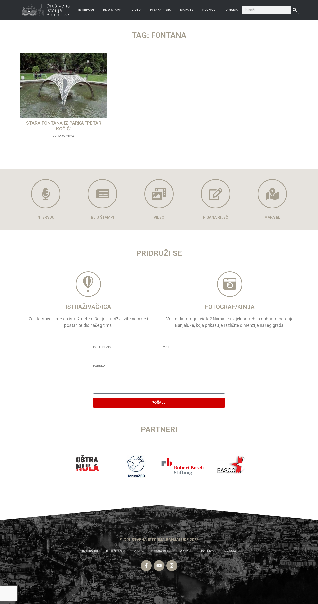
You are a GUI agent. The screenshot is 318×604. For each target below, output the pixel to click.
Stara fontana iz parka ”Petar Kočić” (63, 126)
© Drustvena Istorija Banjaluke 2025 (159, 539)
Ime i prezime (103, 347)
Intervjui (86, 9)
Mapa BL (187, 9)
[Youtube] (159, 565)
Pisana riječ (160, 9)
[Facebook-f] (146, 565)
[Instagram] (171, 565)
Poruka (99, 366)
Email (165, 347)
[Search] (295, 10)
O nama (232, 9)
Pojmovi (209, 9)
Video (136, 9)
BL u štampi (113, 9)
